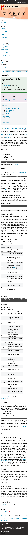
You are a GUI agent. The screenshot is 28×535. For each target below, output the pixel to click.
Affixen (14, 267)
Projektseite (5, 511)
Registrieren (24, 2)
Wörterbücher (15, 164)
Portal (4, 12)
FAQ (3, 34)
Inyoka (7, 523)
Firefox (2, 134)
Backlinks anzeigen (6, 63)
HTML (4, 69)
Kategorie (4, 37)
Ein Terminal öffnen (8, 100)
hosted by (3, 1)
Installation (5, 105)
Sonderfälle (6, 116)
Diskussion (19, 71)
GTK (19, 405)
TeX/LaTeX (7, 190)
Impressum (15, 528)
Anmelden (19, 2)
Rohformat (5, 67)
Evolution (25, 426)
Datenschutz (10, 528)
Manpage (10, 397)
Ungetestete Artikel (6, 54)
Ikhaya (18, 12)
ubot (23, 515)
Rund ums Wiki (5, 57)
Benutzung (4, 36)
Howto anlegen (5, 46)
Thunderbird (9, 134)
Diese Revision (4, 515)
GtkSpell (5, 114)
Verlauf (13, 71)
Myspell (7, 137)
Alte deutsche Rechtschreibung (13, 117)
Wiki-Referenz (5, 48)
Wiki (14, 12)
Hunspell (5, 22)
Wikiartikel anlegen (6, 45)
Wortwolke (4, 39)
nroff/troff (10, 362)
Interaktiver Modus (10, 110)
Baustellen (4, 51)
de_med (7, 119)
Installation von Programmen (10, 99)
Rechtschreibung (23, 518)
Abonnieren (25, 71)
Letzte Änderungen (6, 30)
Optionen (8, 113)
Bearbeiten (8, 71)
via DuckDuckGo (23, 20)
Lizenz (2, 528)
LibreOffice (12, 133)
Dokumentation (8, 513)
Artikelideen (5, 52)
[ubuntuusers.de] (10, 7)
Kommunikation (10, 518)
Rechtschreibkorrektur (8, 505)
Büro (5, 518)
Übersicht (4, 33)
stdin (21, 182)
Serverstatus (20, 528)
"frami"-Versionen (10, 121)
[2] (13, 172)
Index (3, 28)
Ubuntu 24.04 (7, 85)
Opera (25, 134)
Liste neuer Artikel (6, 31)
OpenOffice (20, 133)
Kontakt (5, 528)
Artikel (3, 71)
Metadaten (5, 66)
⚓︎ (25, 99)
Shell (15, 518)
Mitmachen (14, 15)
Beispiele (8, 111)
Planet (23, 12)
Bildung (17, 518)
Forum (9, 12)
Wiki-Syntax (5, 49)
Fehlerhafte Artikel (6, 55)
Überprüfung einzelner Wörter (12, 108)
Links (4, 124)
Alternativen (6, 122)
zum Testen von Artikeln (10, 90)
